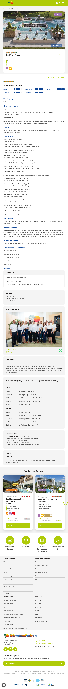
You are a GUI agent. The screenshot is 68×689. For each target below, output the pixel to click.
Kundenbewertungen (9, 600)
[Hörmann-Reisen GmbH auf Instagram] (10, 649)
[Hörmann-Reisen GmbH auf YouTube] (15, 649)
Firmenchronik (7, 590)
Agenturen (46, 674)
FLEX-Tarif (38, 603)
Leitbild (5, 565)
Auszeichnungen (8, 576)
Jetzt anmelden (10, 663)
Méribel (37, 610)
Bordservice (38, 618)
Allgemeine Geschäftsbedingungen (35, 671)
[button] (4, 685)
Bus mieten (38, 600)
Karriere (37, 562)
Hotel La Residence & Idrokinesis (50, 499)
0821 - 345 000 (12, 349)
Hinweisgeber (32, 674)
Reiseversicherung (8, 610)
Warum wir (6, 562)
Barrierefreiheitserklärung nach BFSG (15, 674)
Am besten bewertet (9, 586)
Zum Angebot (12, 526)
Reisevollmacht (39, 607)
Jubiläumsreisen (8, 579)
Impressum (50, 671)
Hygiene (37, 614)
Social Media (7, 593)
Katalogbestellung (8, 603)
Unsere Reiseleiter (40, 569)
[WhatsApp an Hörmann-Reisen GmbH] (60, 350)
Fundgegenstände (8, 624)
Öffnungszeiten (40, 579)
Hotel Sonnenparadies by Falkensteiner (15, 500)
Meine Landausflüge (41, 572)
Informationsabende (41, 621)
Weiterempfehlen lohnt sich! (11, 618)
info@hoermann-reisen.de (16, 352)
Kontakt (37, 576)
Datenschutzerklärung (57, 674)
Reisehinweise (18, 671)
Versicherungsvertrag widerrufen (13, 614)
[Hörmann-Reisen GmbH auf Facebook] (5, 649)
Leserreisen (6, 583)
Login (39, 674)
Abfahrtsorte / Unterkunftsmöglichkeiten (15, 628)
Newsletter (6, 621)
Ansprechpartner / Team (42, 565)
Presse (5, 572)
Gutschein (6, 607)
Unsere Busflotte (8, 569)
